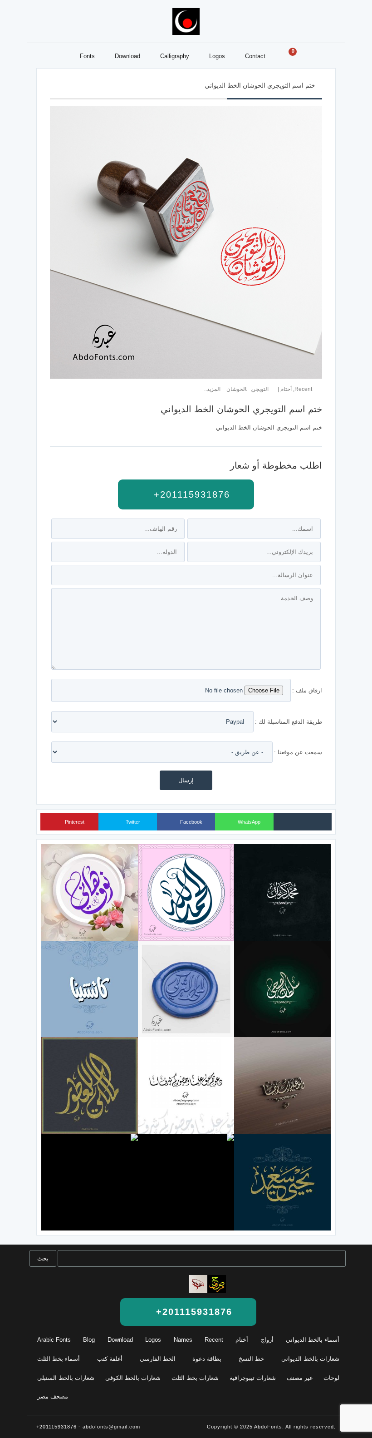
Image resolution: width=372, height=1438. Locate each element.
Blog (89, 1339)
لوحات (331, 1377)
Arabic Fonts (54, 1339)
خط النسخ (251, 1358)
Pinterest (74, 822)
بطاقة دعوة (206, 1358)
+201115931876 (190, 494)
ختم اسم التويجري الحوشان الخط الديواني (260, 85)
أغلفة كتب (109, 1358)
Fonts (87, 56)
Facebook (190, 822)
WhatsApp (248, 822)
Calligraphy (174, 56)
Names (183, 1339)
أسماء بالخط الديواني (312, 1339)
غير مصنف (300, 1377)
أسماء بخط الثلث (58, 1358)
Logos (217, 56)
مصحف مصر (52, 1396)
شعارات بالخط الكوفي (133, 1377)
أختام (286, 389)
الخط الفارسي (158, 1358)
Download (127, 56)
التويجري (260, 389)
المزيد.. (212, 389)
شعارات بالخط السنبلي (65, 1377)
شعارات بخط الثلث (195, 1377)
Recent (303, 389)
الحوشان (236, 389)
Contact (255, 56)
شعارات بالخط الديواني (310, 1358)
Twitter (132, 822)
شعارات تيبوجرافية (253, 1377)
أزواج (267, 1339)
